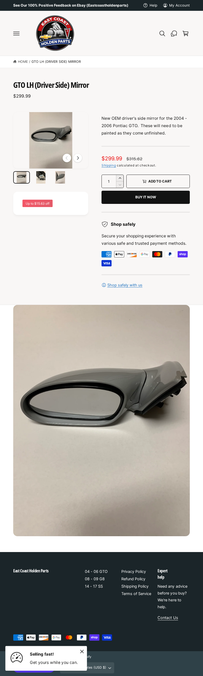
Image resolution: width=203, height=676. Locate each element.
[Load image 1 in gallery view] (21, 177)
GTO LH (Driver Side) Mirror (56, 62)
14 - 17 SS (94, 586)
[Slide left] (67, 158)
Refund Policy (133, 579)
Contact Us (168, 617)
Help (153, 5)
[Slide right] (77, 158)
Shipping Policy (135, 586)
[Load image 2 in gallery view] (41, 177)
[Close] (82, 651)
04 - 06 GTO (96, 571)
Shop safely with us (124, 285)
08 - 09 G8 (95, 579)
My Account (179, 5)
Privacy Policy (133, 571)
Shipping (109, 165)
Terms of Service (136, 593)
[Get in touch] (174, 33)
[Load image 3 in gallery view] (60, 177)
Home (23, 62)
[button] (16, 33)
